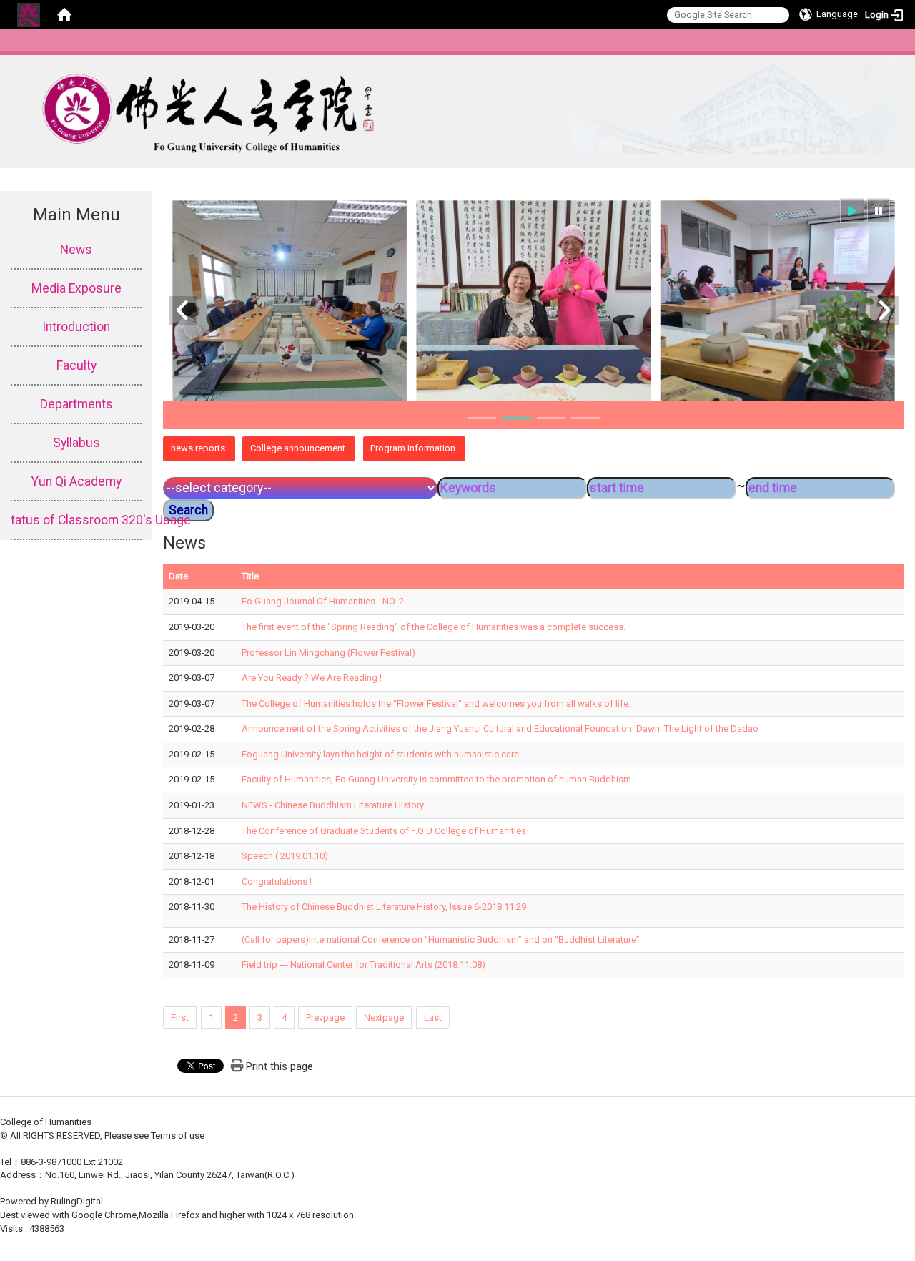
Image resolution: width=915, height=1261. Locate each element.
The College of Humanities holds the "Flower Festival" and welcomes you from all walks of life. (436, 703)
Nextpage (384, 1017)
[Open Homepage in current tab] (64, 14)
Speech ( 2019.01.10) (285, 855)
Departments (76, 404)
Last (433, 1017)
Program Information (412, 448)
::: (900, 46)
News (76, 249)
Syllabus (76, 443)
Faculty (76, 365)
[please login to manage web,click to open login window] (28, 14)
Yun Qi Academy (76, 481)
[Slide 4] (585, 418)
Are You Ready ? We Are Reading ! (312, 677)
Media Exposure (76, 288)
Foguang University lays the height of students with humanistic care (380, 754)
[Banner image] (533, 302)
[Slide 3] (551, 418)
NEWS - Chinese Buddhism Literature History (333, 805)
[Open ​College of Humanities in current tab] (449, 107)
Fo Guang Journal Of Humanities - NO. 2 (323, 601)
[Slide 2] (516, 418)
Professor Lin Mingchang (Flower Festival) (328, 652)
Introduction (76, 327)
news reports (198, 448)
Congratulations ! (277, 881)
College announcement (297, 448)
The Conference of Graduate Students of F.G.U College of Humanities (384, 830)
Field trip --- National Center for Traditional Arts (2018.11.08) (363, 964)
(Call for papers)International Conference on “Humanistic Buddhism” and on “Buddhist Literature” (441, 939)
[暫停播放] (878, 210)
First (180, 1017)
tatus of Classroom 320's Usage (76, 520)
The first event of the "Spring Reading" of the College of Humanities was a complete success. (433, 627)
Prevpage (325, 1017)
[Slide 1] (482, 418)
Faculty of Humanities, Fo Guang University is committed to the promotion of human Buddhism (436, 779)
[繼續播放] (852, 210)
